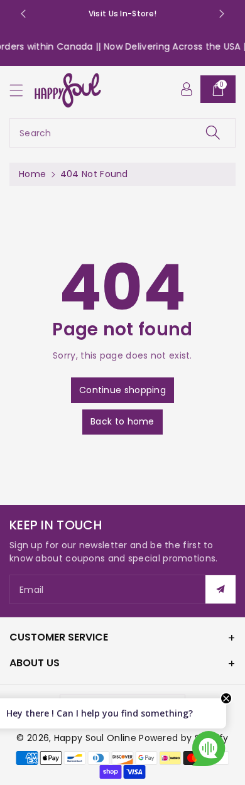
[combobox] (122, 133)
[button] (22, 90)
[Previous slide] (23, 14)
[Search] (213, 133)
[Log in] (186, 89)
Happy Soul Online (95, 738)
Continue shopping (122, 390)
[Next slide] (222, 14)
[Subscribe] (220, 589)
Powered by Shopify (183, 738)
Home (32, 174)
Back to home (122, 421)
